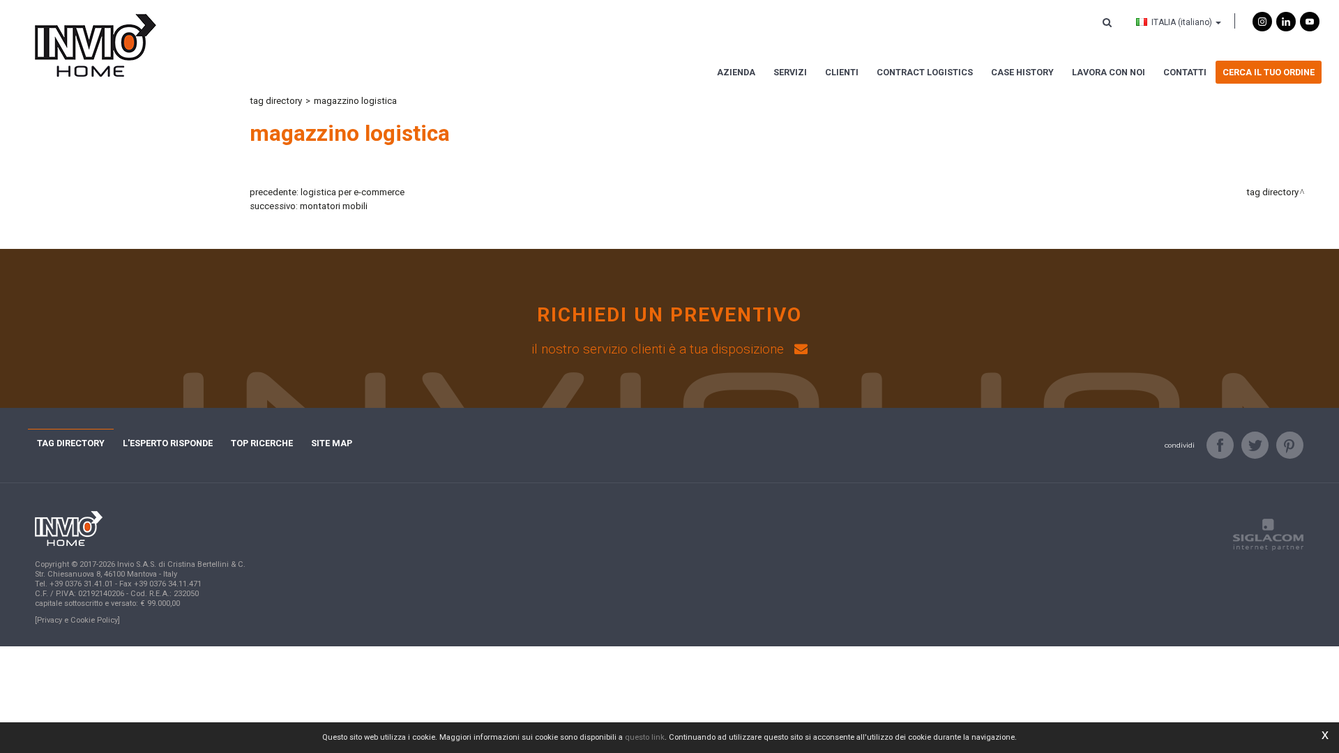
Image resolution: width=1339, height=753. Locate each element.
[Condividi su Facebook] (1220, 445)
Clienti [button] (841, 72)
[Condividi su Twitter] (1255, 445)
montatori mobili (334, 206)
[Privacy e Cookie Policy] (77, 620)
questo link (645, 737)
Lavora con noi (1108, 72)
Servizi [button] (790, 72)
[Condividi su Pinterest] (1289, 445)
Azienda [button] (736, 72)
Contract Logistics (925, 72)
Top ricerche (262, 443)
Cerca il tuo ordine (1269, 72)
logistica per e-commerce (352, 192)
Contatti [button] (1184, 72)
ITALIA (1181, 22)
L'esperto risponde (168, 443)
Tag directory (276, 101)
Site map (331, 443)
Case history (1022, 72)
